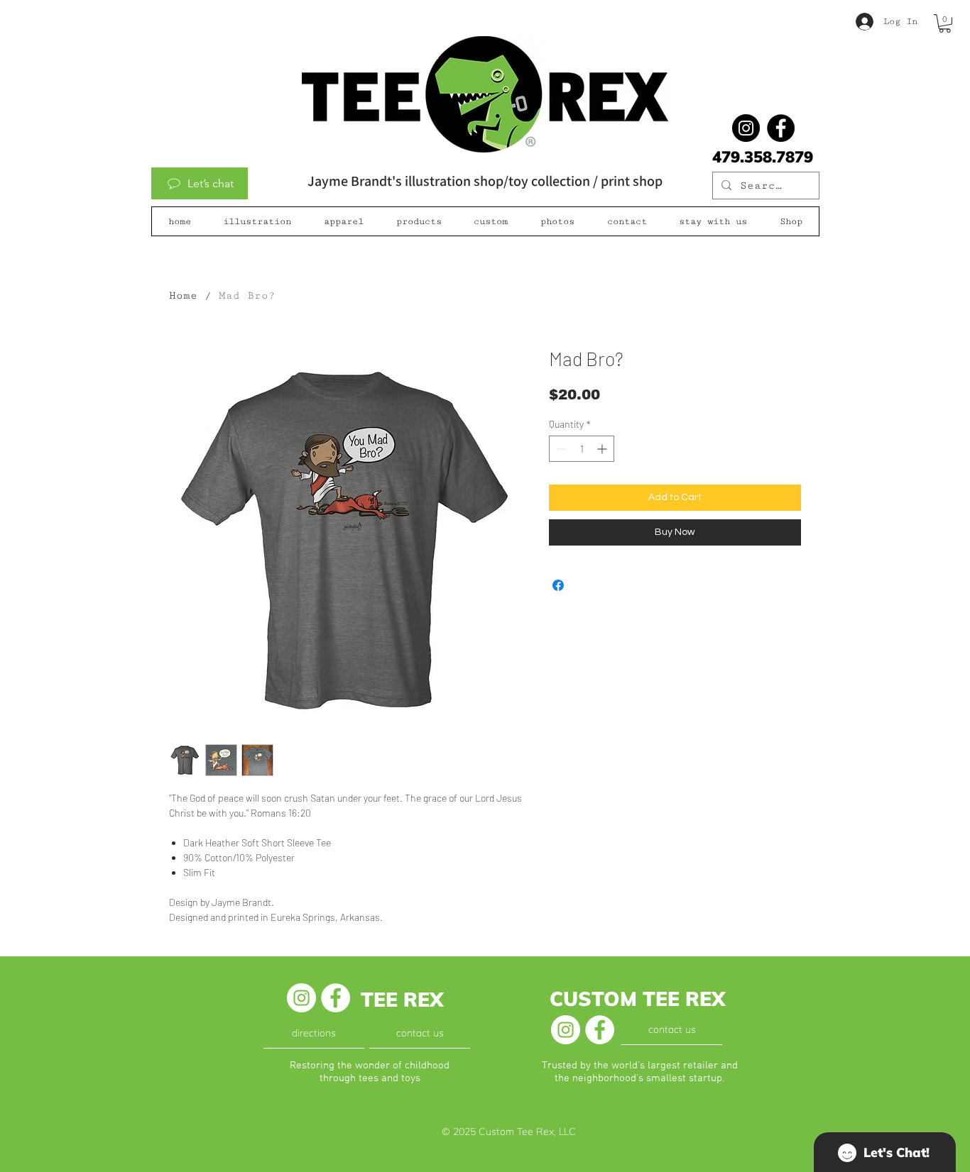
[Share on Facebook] (558, 585)
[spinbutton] (581, 448)
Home (183, 295)
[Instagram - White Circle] (301, 997)
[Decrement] (560, 448)
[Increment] (603, 448)
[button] (945, 23)
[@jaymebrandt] (746, 128)
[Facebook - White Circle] (335, 997)
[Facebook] (781, 128)
